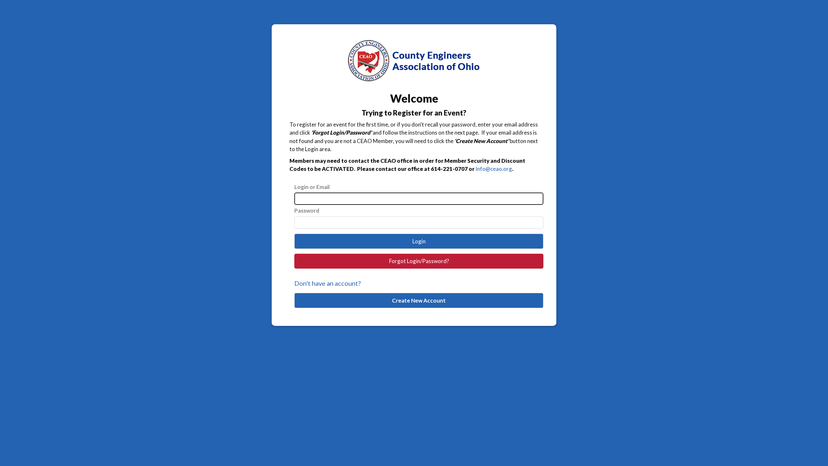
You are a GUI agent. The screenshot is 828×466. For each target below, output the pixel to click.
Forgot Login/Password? (419, 261)
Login (419, 241)
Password (306, 210)
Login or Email (312, 186)
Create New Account (419, 300)
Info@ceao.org (493, 168)
